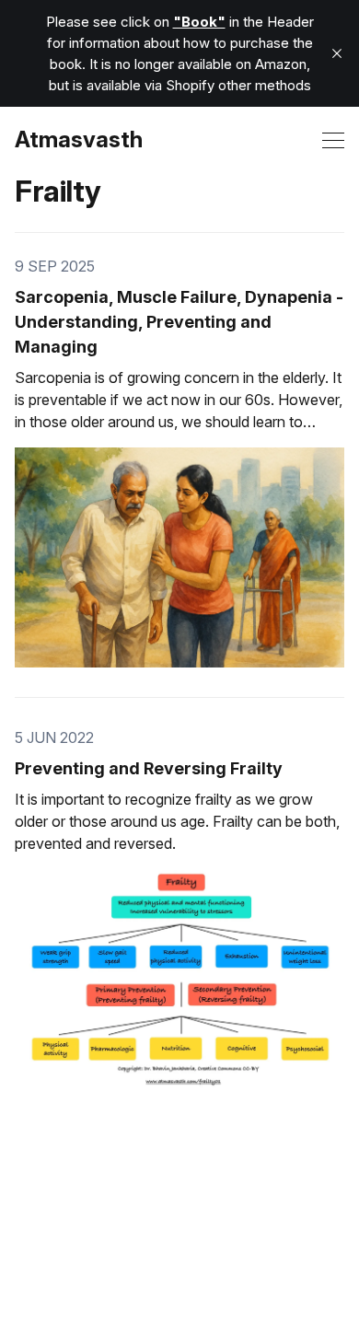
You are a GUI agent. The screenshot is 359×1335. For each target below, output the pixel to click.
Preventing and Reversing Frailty (149, 768)
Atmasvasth (79, 140)
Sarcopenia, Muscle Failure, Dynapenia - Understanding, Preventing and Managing (179, 321)
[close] (337, 53)
